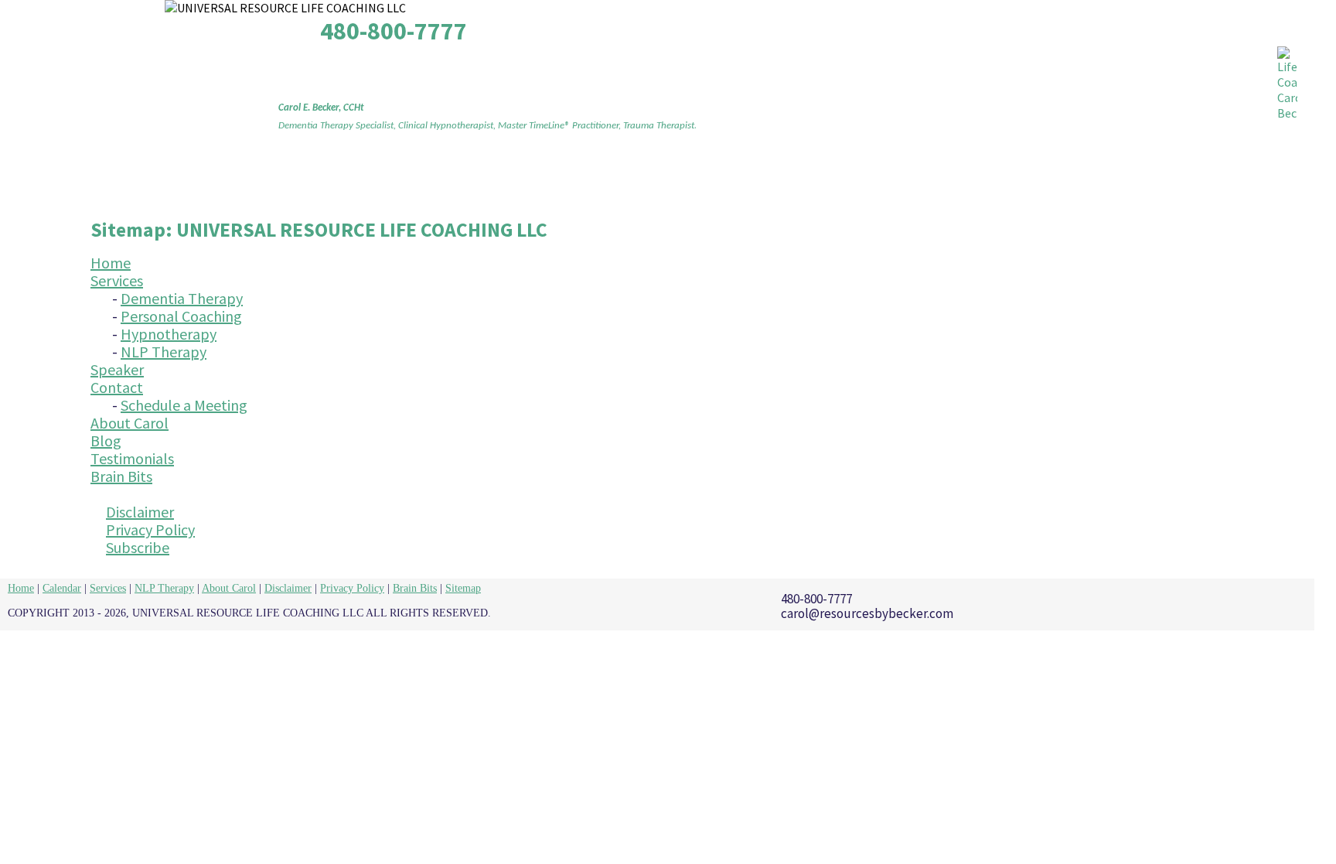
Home (318, 180)
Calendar (62, 588)
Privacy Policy (150, 529)
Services (402, 180)
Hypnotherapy (168, 333)
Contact (593, 180)
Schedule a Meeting (184, 405)
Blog (808, 180)
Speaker (498, 180)
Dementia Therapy (182, 298)
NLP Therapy (163, 351)
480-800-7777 (393, 30)
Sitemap (463, 588)
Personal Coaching (181, 316)
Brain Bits (1019, 180)
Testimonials (906, 180)
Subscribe (137, 547)
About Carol (709, 180)
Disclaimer (140, 511)
